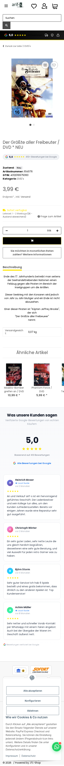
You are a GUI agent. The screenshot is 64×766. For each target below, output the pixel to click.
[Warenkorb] (55, 7)
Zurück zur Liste (13, 46)
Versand (25, 197)
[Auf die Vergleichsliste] (45, 65)
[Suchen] (6, 25)
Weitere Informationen (37, 254)
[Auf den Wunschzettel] (54, 65)
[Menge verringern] (6, 230)
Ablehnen (32, 710)
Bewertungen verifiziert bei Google (22, 644)
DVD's (20, 178)
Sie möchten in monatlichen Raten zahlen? (32, 252)
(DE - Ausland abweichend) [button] (17, 215)
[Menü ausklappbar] (6, 4)
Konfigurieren (33, 700)
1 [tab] (30, 125)
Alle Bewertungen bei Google (34, 463)
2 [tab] (34, 125)
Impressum (12, 755)
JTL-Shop (35, 762)
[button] (44, 7)
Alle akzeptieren (32, 690)
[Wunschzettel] (34, 7)
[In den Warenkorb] (5, 57)
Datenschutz (29, 755)
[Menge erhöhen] (57, 230)
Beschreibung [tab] (12, 267)
